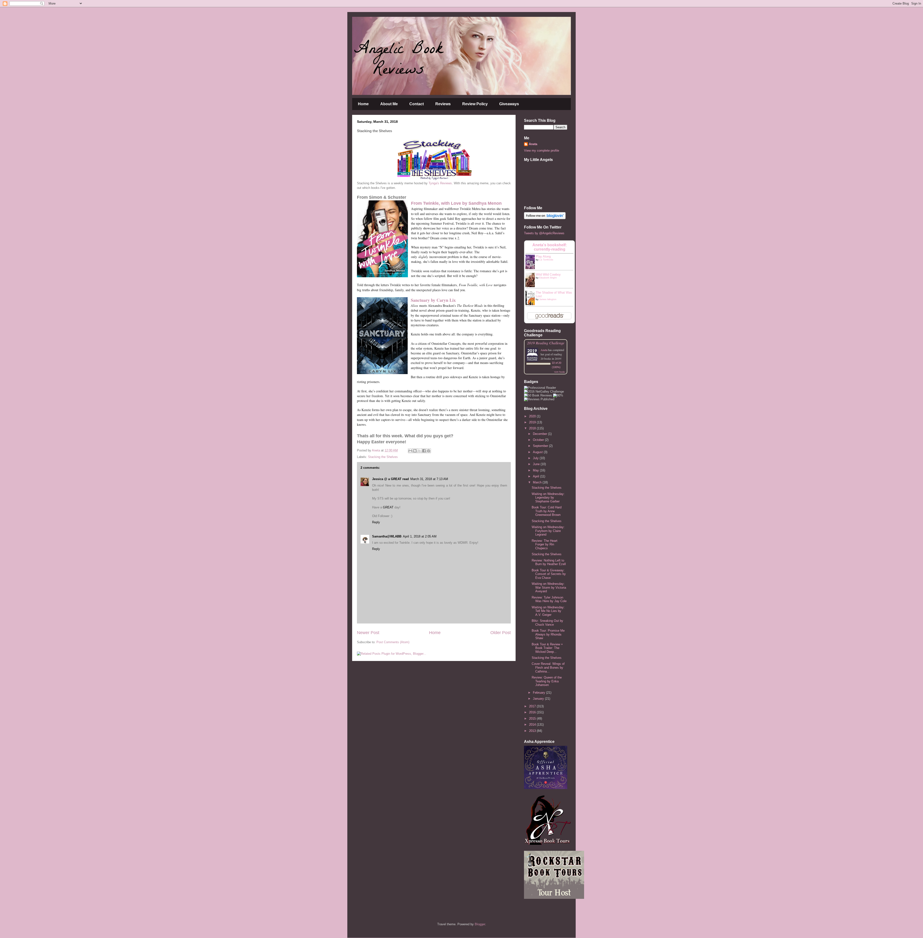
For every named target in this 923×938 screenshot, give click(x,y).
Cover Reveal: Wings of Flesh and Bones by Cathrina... (548, 667)
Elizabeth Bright (548, 277)
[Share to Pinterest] (428, 450)
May (536, 470)
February (539, 692)
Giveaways (509, 104)
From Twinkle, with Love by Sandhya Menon (456, 203)
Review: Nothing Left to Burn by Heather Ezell (549, 562)
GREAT (388, 507)
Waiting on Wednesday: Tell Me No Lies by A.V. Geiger (548, 611)
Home (363, 104)
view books (559, 371)
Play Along (543, 256)
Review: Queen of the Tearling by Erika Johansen (547, 681)
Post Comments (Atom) (392, 642)
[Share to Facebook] (424, 450)
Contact (416, 104)
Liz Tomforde (546, 259)
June (537, 464)
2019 (533, 422)
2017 (533, 706)
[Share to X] (419, 450)
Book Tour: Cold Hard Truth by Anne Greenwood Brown (546, 511)
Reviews (443, 104)
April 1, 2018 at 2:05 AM (420, 536)
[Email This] (410, 450)
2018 (533, 428)
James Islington (547, 299)
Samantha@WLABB (386, 536)
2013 (533, 731)
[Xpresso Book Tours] (548, 843)
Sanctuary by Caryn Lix (433, 300)
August (538, 452)
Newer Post (368, 632)
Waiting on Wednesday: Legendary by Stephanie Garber (548, 497)
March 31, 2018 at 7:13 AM (429, 479)
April (536, 476)
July (536, 458)
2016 (533, 712)
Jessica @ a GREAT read (390, 479)
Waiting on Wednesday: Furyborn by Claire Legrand (548, 530)
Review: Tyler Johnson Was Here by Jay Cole (549, 599)
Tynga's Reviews (440, 183)
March (538, 482)
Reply (376, 522)
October (539, 440)
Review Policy (475, 104)
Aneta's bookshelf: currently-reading (549, 247)
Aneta (533, 144)
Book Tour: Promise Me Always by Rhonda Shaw (548, 634)
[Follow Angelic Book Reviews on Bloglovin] (545, 218)
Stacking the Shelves (383, 457)
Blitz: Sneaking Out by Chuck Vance (547, 622)
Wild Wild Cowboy (548, 274)
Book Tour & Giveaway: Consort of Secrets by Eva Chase (549, 574)
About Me (389, 104)
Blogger (480, 924)
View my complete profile (541, 150)
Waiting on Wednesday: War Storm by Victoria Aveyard (549, 587)
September (541, 446)
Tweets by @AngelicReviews (544, 233)
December (540, 434)
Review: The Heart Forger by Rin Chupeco (544, 544)
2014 (533, 724)
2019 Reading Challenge (545, 342)
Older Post (500, 632)
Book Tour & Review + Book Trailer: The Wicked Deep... (547, 648)
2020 (533, 416)
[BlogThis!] (414, 450)
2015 (533, 718)
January (539, 698)
